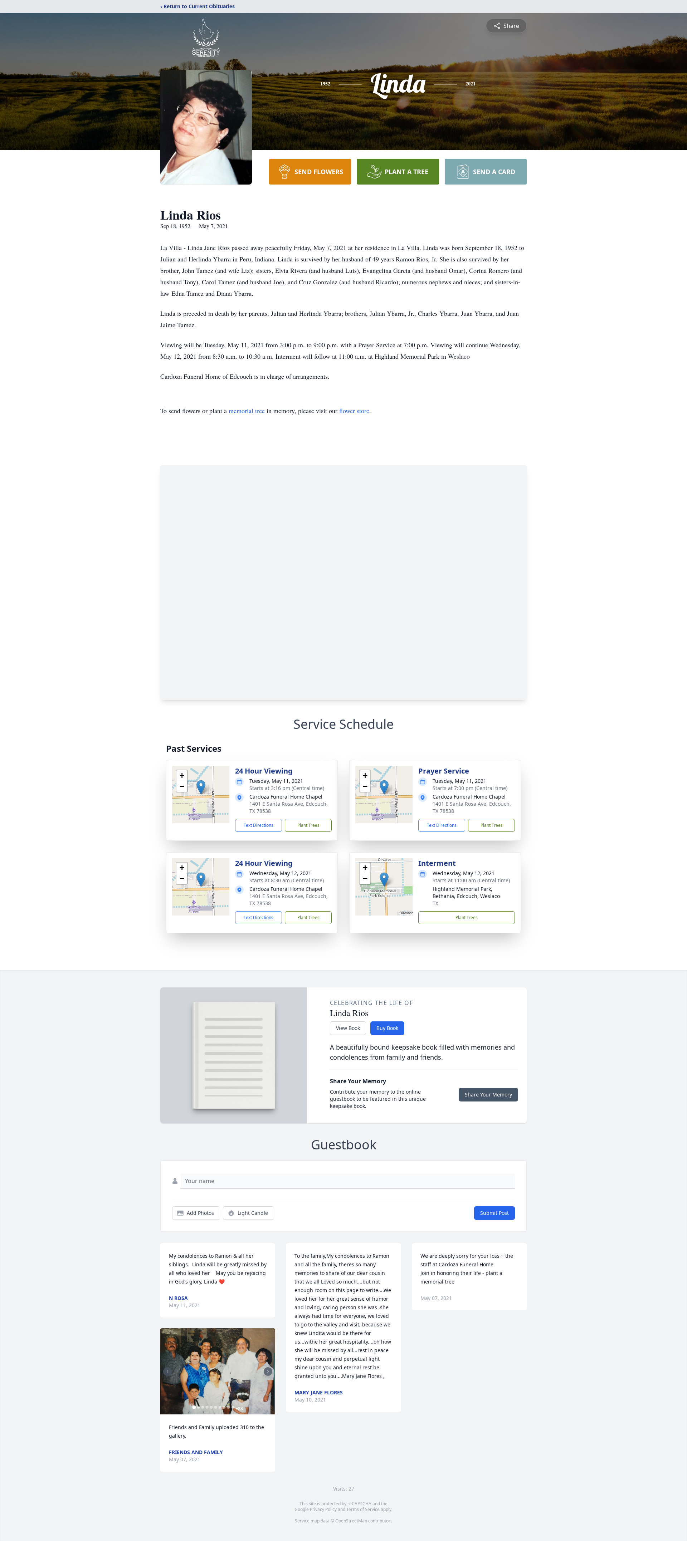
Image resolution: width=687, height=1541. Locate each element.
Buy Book (387, 1028)
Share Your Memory (488, 1094)
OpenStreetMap (351, 1521)
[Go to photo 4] (206, 1407)
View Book (348, 1028)
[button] (200, 787)
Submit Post (494, 1212)
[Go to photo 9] (228, 1407)
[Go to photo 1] (194, 1407)
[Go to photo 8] (224, 1407)
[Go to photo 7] (219, 1407)
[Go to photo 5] (211, 1407)
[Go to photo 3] (202, 1407)
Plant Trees (308, 825)
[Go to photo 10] (232, 1407)
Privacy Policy (323, 1509)
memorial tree (247, 410)
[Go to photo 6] (215, 1407)
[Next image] (268, 1371)
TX (435, 903)
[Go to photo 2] (198, 1407)
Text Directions (258, 825)
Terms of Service (363, 1509)
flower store (354, 410)
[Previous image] (167, 1371)
